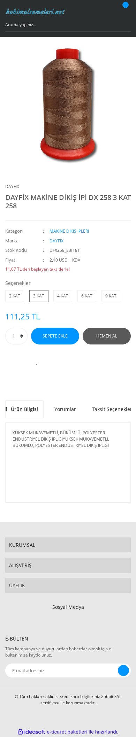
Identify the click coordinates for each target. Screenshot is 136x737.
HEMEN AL (106, 336)
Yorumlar (65, 409)
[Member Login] (106, 11)
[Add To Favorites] (37, 362)
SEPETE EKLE (55, 336)
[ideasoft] (31, 732)
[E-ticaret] (67, 732)
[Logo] (35, 11)
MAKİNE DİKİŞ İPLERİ (69, 231)
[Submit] (123, 670)
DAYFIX (12, 186)
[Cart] (124, 11)
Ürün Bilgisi (24, 409)
